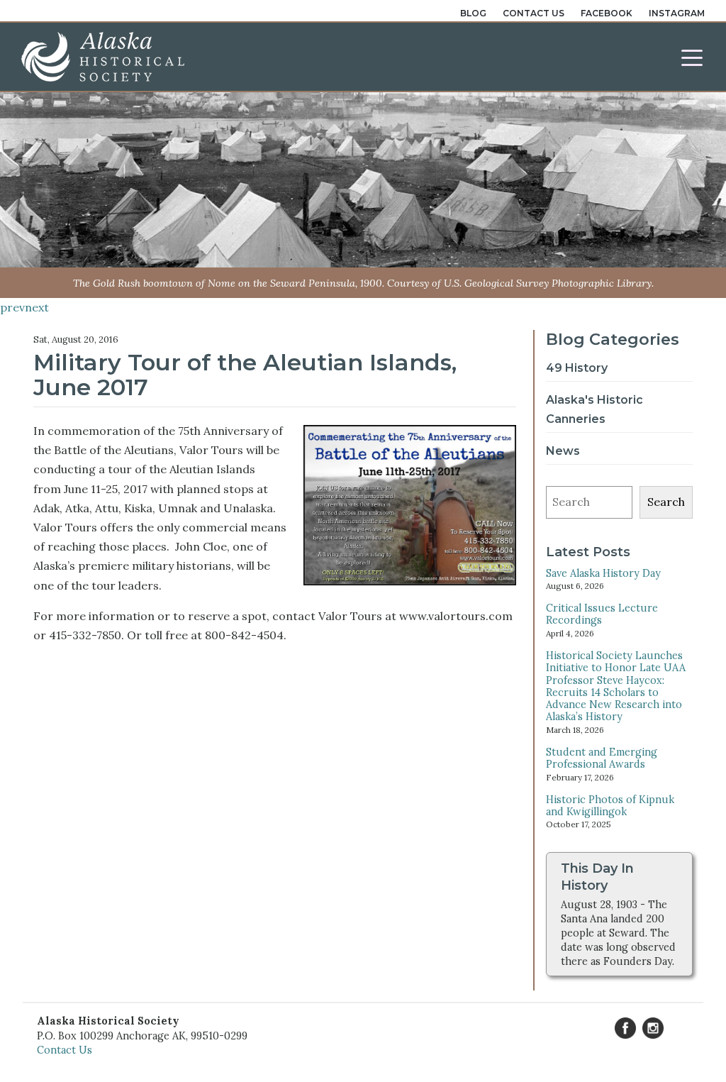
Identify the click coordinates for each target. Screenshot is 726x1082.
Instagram (677, 13)
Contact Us (533, 13)
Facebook (606, 13)
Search (666, 502)
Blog (473, 13)
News (563, 451)
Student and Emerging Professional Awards (601, 758)
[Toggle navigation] (692, 56)
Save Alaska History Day (603, 573)
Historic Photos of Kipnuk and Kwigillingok (610, 805)
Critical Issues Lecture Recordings (602, 614)
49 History (577, 368)
